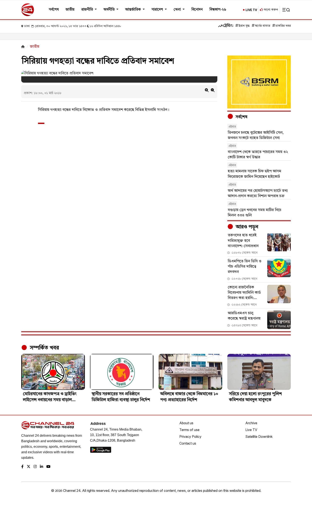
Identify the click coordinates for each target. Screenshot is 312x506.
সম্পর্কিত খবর (43, 348)
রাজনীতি (87, 9)
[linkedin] (41, 467)
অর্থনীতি (109, 9)
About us (186, 423)
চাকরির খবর (283, 26)
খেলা (178, 9)
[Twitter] (28, 467)
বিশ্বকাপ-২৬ (217, 9)
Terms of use (189, 430)
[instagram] (35, 467)
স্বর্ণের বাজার (262, 26)
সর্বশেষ (54, 9)
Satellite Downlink (259, 436)
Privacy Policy (190, 436)
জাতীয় (70, 9)
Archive (251, 423)
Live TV (251, 430)
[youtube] (48, 467)
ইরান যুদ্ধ (244, 26)
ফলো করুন (270, 9)
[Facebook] (22, 467)
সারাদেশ (158, 9)
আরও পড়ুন (246, 227)
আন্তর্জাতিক (133, 9)
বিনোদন (197, 9)
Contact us (187, 443)
